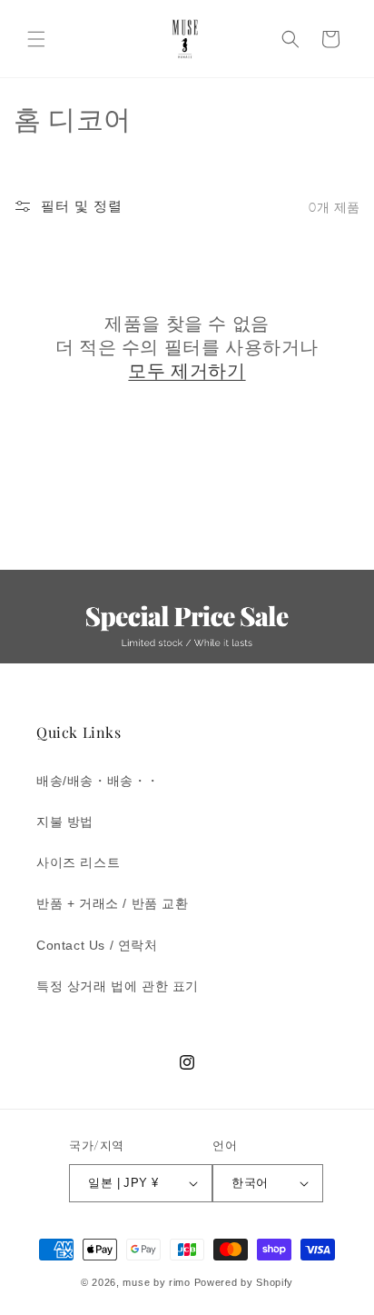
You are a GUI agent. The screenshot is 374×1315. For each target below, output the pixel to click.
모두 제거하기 (186, 370)
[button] (36, 39)
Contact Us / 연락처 (97, 945)
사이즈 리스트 (78, 862)
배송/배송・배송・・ (98, 780)
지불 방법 (65, 821)
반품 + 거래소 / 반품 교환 (112, 903)
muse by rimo (158, 1282)
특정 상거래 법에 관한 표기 (117, 986)
